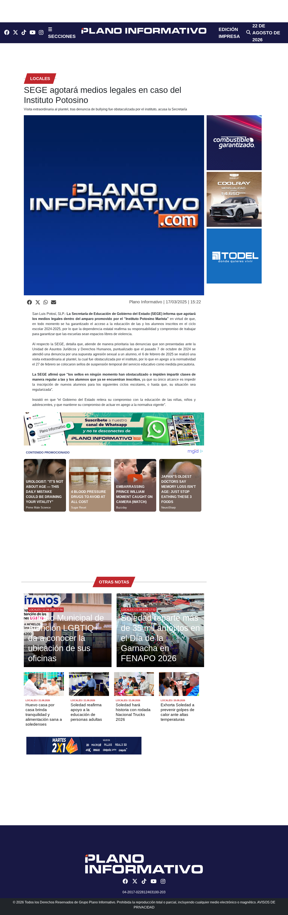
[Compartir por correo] (53, 302)
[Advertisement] (114, 541)
